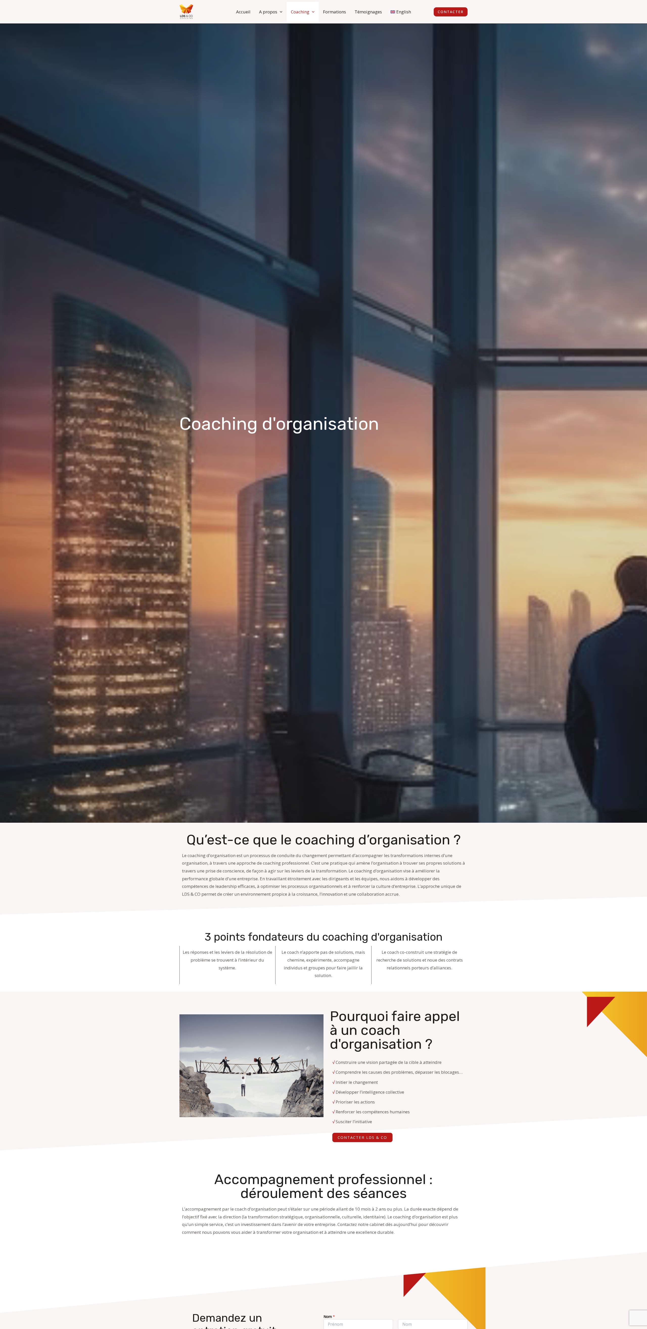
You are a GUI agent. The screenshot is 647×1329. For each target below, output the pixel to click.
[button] (279, 12)
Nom (329, 1316)
